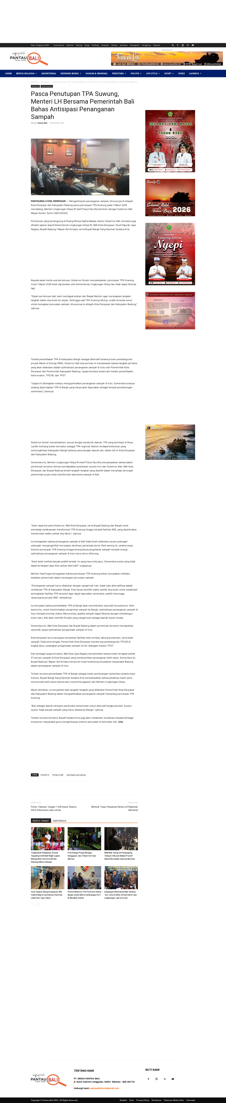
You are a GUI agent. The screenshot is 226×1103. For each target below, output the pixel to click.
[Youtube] (192, 45)
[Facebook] (177, 45)
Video (181, 73)
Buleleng (95, 45)
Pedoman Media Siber (174, 1100)
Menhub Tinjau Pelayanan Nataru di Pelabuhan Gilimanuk (114, 808)
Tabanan (156, 45)
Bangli (87, 45)
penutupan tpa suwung (76, 775)
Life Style (151, 73)
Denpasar (105, 45)
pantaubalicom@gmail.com (104, 1088)
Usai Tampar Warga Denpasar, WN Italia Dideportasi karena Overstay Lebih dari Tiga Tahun (46, 895)
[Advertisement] (92, 21)
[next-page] (38, 904)
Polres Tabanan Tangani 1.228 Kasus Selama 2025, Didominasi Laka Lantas (53, 808)
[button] (173, 45)
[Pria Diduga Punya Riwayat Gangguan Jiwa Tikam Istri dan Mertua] (84, 838)
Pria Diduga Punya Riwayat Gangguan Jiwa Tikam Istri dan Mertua (82, 856)
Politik (135, 73)
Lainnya (194, 73)
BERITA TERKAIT (41, 821)
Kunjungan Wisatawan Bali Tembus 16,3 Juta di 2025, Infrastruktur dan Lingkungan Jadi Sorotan (120, 895)
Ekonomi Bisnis (70, 73)
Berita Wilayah (25, 73)
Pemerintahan (47, 86)
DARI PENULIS (59, 821)
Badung (79, 45)
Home (8, 73)
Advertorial (48, 73)
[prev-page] (33, 904)
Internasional (59, 45)
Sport (167, 73)
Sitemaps (190, 1100)
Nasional (70, 45)
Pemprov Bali (57, 775)
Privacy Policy (142, 1100)
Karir (131, 1100)
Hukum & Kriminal (97, 73)
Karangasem (135, 45)
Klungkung (146, 45)
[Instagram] (182, 45)
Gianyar (114, 45)
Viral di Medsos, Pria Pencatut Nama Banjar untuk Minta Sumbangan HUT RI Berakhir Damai (84, 895)
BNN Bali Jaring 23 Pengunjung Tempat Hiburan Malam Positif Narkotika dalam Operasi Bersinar (119, 856)
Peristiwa (118, 73)
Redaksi (123, 1100)
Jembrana (123, 45)
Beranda (34, 82)
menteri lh (45, 775)
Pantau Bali (42, 123)
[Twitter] (187, 45)
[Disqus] (84, 951)
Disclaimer (156, 1100)
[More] (128, 130)
